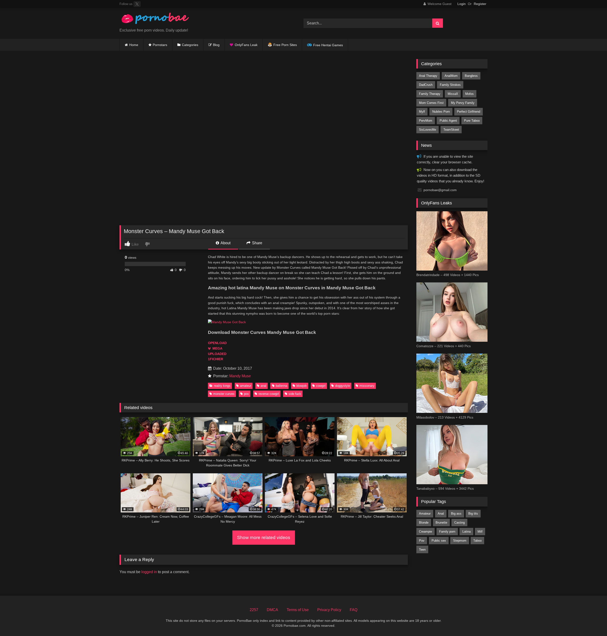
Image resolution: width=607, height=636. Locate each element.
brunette (441, 522)
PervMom (425, 120)
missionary (366, 385)
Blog (216, 45)
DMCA (272, 610)
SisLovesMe (427, 129)
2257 (254, 610)
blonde (423, 522)
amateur (245, 385)
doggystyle (342, 385)
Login (461, 4)
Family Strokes (450, 85)
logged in (149, 572)
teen (422, 549)
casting (459, 522)
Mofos (469, 94)
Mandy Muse (240, 376)
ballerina (281, 385)
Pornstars (160, 45)
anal (263, 385)
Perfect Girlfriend (468, 111)
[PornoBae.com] (155, 20)
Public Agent (448, 120)
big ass (456, 513)
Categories (190, 45)
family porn (447, 531)
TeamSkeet (451, 129)
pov (246, 394)
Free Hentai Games (328, 45)
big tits (473, 513)
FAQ (353, 610)
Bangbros (471, 76)
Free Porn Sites (285, 45)
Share (256, 243)
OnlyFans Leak (246, 45)
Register (480, 4)
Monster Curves (224, 394)
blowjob (301, 385)
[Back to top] (592, 622)
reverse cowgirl (268, 394)
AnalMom (451, 76)
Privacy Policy (329, 610)
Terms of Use (298, 610)
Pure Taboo (472, 120)
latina (466, 531)
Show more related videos (263, 537)
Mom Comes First (431, 103)
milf (480, 531)
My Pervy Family (462, 103)
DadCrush (425, 85)
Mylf (422, 111)
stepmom (459, 540)
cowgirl (321, 385)
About (225, 243)
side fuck (295, 394)
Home (133, 45)
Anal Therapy (428, 76)
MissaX (453, 94)
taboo (477, 540)
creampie (425, 531)
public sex (439, 540)
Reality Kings (222, 385)
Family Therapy (429, 94)
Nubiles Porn (441, 111)
